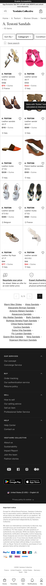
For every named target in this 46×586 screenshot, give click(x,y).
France (6, 570)
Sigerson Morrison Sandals (23, 340)
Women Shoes (30, 18)
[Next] (29, 296)
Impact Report (11, 450)
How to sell (9, 399)
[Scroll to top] (39, 296)
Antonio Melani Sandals (21, 311)
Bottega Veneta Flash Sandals (21, 320)
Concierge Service (13, 364)
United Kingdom (16, 570)
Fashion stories (11, 458)
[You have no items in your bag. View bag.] (41, 11)
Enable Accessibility (23, 1)
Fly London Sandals (22, 333)
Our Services (11, 356)
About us (8, 442)
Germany (37, 570)
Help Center (10, 425)
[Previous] (16, 296)
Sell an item (9, 407)
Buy (6, 374)
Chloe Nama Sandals (21, 323)
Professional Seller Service (17, 411)
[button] (41, 11)
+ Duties (9, 85)
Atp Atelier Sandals (13, 317)
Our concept (10, 360)
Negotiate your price (12, 280)
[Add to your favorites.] (19, 74)
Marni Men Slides (13, 304)
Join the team (10, 454)
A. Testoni (16, 18)
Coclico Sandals (21, 327)
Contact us (9, 429)
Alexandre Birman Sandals (21, 307)
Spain (21, 572)
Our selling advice (12, 403)
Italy (25, 572)
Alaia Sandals (32, 304)
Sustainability (10, 446)
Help (6, 420)
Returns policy (11, 386)
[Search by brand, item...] (5, 11)
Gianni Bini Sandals (13, 336)
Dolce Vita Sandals (21, 330)
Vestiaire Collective (15, 438)
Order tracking (11, 378)
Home (5, 18)
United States (27, 570)
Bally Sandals (33, 317)
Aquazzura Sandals (21, 314)
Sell (6, 395)
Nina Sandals (33, 336)
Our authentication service (17, 382)
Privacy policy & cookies (21, 499)
